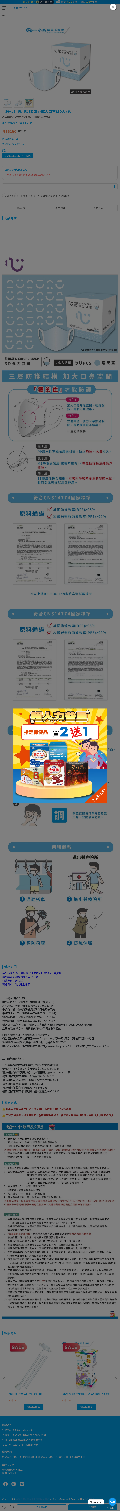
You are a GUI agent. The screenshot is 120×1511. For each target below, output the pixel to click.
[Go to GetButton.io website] (113, 1508)
